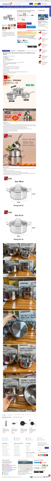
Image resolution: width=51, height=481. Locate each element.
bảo (8, 415)
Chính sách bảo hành (5, 450)
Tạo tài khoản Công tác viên (29, 455)
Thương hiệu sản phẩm (17, 451)
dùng (27, 414)
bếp (29, 414)
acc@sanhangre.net (5, 472)
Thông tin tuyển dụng (16, 446)
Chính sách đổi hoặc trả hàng (6, 455)
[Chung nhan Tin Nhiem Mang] (38, 465)
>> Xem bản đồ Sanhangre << (6, 471)
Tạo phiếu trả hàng (28, 450)
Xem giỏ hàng (27, 447)
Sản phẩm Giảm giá (16, 450)
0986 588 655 (45, 4)
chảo (25, 414)
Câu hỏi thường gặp (4, 451)
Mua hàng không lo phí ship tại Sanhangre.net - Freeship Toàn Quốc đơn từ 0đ (43, 22)
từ (31, 414)
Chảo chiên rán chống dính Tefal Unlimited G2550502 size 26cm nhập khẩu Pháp (24, 430)
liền (13, 414)
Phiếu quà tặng (28, 446)
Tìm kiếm (8, 8)
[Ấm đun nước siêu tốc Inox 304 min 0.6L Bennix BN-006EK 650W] (40, 44)
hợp (35, 414)
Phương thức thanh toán (5, 454)
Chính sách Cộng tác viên (29, 454)
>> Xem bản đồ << (33, 38)
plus (20, 414)
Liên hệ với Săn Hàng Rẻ (17, 454)
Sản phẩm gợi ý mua (17, 417)
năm (10, 415)
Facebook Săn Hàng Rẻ (6, 473)
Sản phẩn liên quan (6, 417)
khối (15, 414)
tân (33, 414)
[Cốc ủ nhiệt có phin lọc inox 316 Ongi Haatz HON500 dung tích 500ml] (40, 50)
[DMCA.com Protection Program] (45, 465)
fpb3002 (23, 414)
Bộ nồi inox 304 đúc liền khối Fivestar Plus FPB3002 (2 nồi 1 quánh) (18, 8)
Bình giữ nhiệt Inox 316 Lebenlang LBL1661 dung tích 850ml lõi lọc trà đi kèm (6, 430)
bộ (4, 414)
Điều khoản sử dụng (4, 446)
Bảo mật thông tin (4, 447)
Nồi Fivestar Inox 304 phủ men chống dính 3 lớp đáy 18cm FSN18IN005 (32, 430)
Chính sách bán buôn (16, 447)
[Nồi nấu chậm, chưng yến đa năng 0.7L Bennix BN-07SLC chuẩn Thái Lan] (39, 38)
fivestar (18, 414)
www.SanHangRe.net (5, 474)
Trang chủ (4, 8)
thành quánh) (4, 415)
